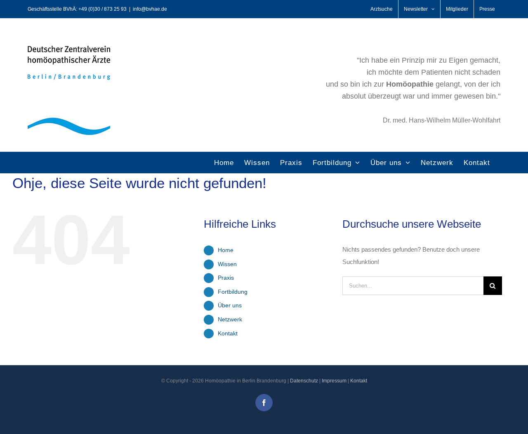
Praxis (226, 277)
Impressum (334, 381)
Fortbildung (233, 291)
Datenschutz (304, 381)
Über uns (230, 305)
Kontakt (228, 333)
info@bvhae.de (150, 9)
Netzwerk (230, 319)
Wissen (227, 264)
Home (225, 250)
